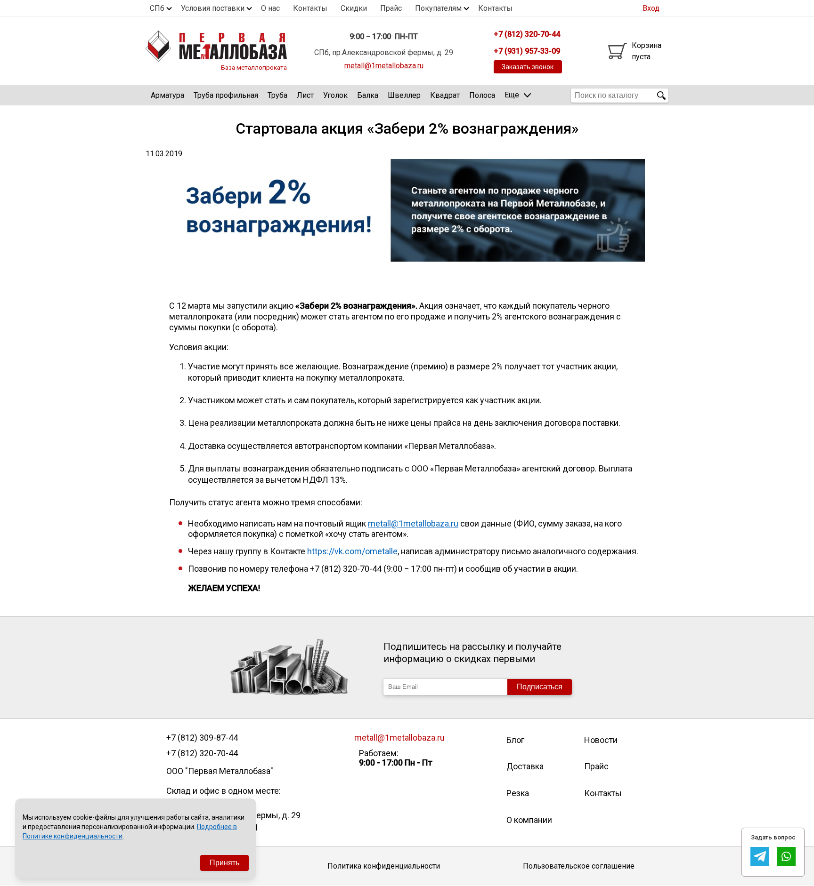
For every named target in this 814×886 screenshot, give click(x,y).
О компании (529, 820)
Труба (277, 95)
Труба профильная (226, 95)
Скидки (354, 8)
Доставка (525, 766)
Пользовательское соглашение (579, 866)
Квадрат (445, 95)
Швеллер (404, 95)
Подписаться (539, 687)
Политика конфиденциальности (383, 866)
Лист (305, 95)
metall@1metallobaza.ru (383, 65)
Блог (515, 740)
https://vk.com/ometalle (352, 551)
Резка (517, 793)
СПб (157, 8)
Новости (601, 740)
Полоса (482, 95)
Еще (512, 94)
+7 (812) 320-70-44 (202, 753)
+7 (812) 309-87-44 (202, 737)
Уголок (335, 95)
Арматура (167, 95)
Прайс (391, 8)
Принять (224, 863)
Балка (367, 95)
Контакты (310, 8)
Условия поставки (212, 8)
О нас (270, 8)
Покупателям (438, 8)
